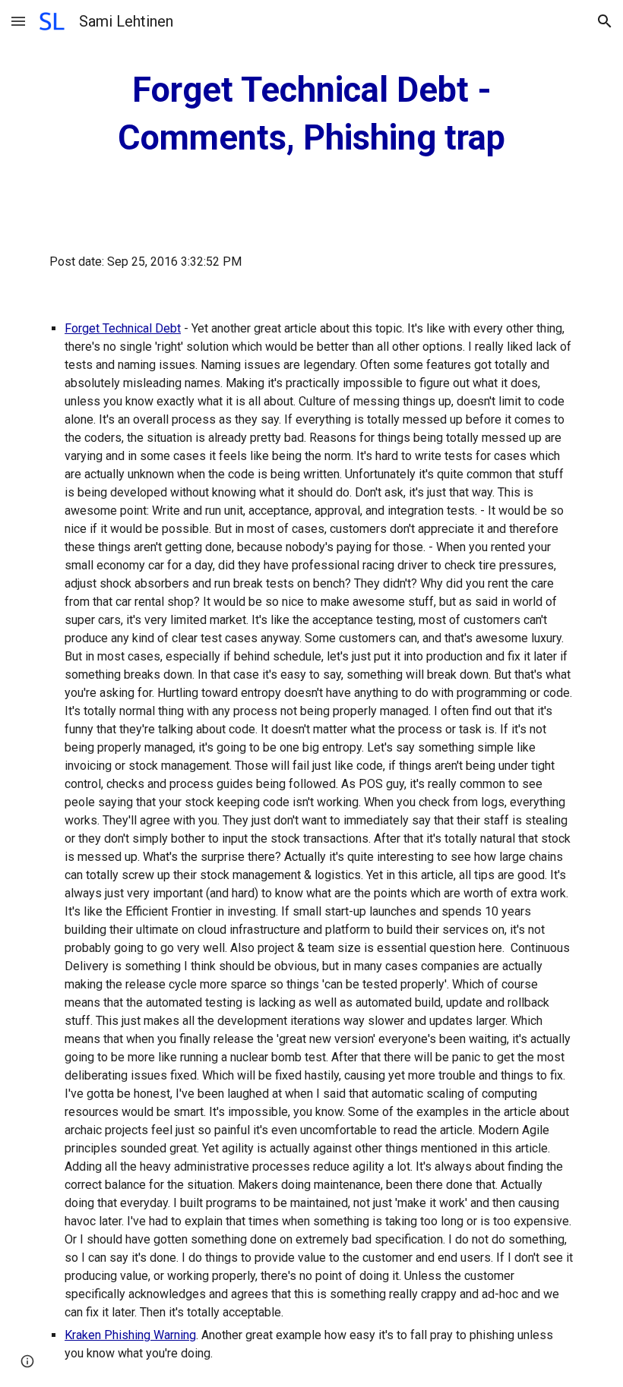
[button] (18, 21)
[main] (311, 114)
